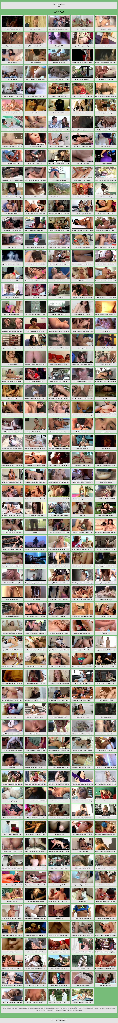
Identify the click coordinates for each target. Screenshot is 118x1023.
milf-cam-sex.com (61, 1020)
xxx (59, 6)
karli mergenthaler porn (59, 4)
